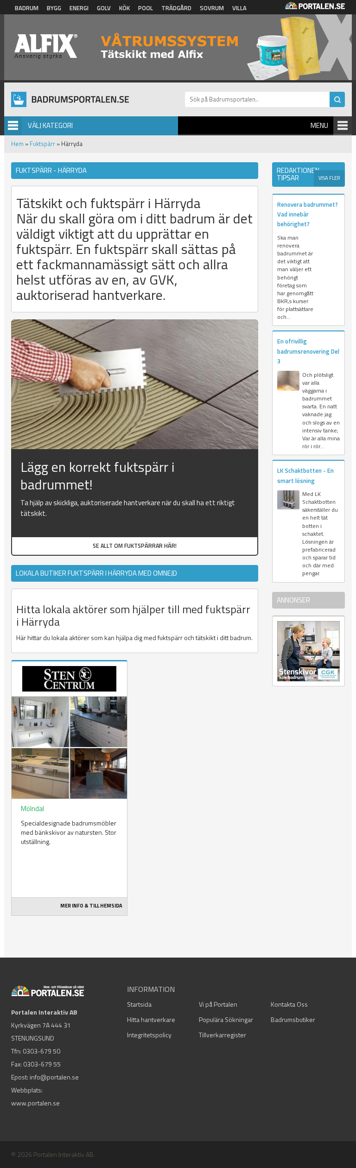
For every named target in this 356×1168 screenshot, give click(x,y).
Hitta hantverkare (151, 1019)
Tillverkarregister (222, 1035)
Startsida (139, 1004)
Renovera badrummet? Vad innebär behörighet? (307, 214)
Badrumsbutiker (293, 1019)
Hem (17, 143)
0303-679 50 (41, 1051)
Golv (104, 8)
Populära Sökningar (226, 1019)
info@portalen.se (54, 1077)
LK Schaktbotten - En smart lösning (305, 475)
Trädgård (176, 8)
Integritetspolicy (149, 1035)
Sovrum (212, 8)
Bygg (54, 8)
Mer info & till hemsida (91, 905)
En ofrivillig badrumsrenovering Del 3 (308, 351)
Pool (145, 8)
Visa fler (329, 178)
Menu (319, 125)
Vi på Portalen (218, 1004)
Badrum (26, 8)
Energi (79, 8)
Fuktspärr (42, 143)
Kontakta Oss (289, 1004)
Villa (239, 8)
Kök (124, 8)
